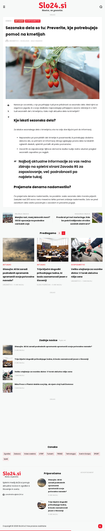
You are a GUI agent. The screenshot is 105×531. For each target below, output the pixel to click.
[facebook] (8, 105)
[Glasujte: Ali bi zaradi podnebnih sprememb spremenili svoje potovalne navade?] (18, 250)
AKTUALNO (19, 21)
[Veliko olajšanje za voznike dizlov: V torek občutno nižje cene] (87, 250)
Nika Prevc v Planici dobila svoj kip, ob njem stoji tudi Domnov (44, 384)
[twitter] (8, 111)
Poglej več (62, 340)
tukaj (37, 176)
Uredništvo (14, 41)
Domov (9, 21)
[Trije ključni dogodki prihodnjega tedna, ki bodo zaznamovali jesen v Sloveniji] (52, 250)
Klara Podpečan (43, 285)
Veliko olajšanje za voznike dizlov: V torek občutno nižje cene (86, 273)
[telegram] (8, 117)
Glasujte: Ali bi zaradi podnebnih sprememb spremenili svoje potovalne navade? (53, 346)
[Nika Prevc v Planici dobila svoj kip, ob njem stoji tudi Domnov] (8, 388)
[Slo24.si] (52, 6)
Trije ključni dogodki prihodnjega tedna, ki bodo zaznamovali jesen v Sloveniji (51, 359)
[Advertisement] (52, 313)
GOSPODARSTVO (33, 21)
